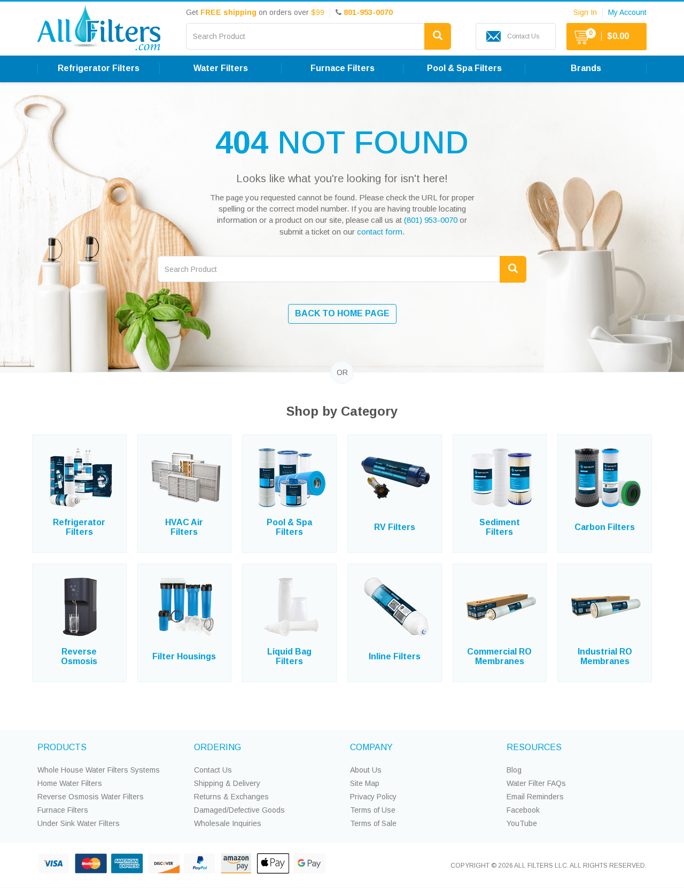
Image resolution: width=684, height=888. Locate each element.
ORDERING (217, 747)
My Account (627, 12)
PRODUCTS (62, 747)
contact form (379, 231)
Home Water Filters (69, 783)
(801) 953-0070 (430, 219)
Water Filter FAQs (536, 783)
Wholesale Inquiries (227, 823)
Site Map (364, 783)
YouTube (522, 823)
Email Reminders (535, 796)
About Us (366, 770)
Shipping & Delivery (227, 783)
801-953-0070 (368, 12)
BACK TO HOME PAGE (342, 313)
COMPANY (371, 747)
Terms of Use (372, 810)
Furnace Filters (62, 810)
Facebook (523, 810)
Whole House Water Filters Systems (98, 770)
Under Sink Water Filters (78, 823)
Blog (514, 770)
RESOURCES (534, 747)
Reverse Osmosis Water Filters (90, 796)
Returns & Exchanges (231, 796)
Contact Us (213, 770)
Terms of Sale (373, 823)
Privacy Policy (373, 796)
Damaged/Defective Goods (239, 810)
